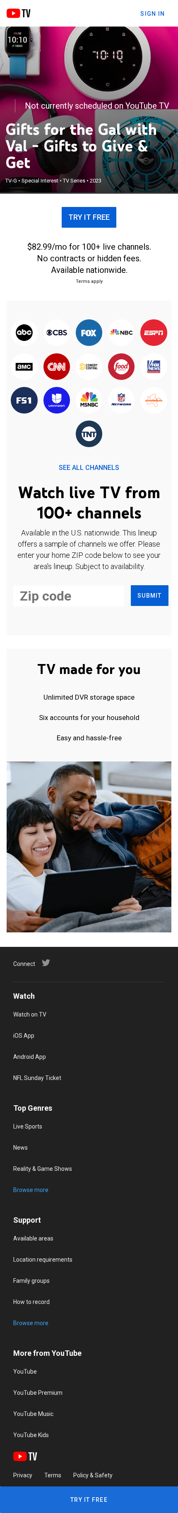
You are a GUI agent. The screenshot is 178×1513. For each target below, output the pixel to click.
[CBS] (57, 333)
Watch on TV (29, 1014)
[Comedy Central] (89, 367)
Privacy (22, 1475)
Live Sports (27, 1126)
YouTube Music (33, 1414)
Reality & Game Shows (42, 1168)
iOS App (23, 1035)
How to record (31, 1302)
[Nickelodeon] (153, 401)
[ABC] (24, 333)
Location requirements (42, 1259)
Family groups (31, 1280)
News (20, 1147)
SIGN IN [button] (152, 13)
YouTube (25, 1371)
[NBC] (121, 333)
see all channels (89, 468)
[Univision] (57, 401)
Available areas (33, 1238)
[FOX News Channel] (153, 367)
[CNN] (57, 367)
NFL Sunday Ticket (37, 1078)
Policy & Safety (93, 1475)
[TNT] (89, 434)
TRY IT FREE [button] (89, 217)
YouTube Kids (31, 1435)
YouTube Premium (38, 1392)
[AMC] (24, 367)
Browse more (30, 1190)
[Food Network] (121, 367)
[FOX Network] (89, 333)
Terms (52, 1475)
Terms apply (89, 281)
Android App (29, 1056)
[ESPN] (153, 333)
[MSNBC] (89, 401)
